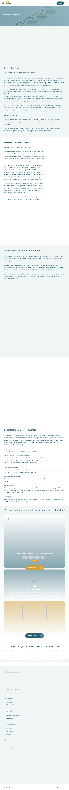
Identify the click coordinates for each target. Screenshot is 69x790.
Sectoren (8, 735)
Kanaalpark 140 (9, 702)
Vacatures (8, 741)
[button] (66, 3)
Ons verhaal (8, 728)
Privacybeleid (9, 718)
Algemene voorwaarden (12, 715)
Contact (7, 744)
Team (7, 738)
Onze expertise (9, 732)
